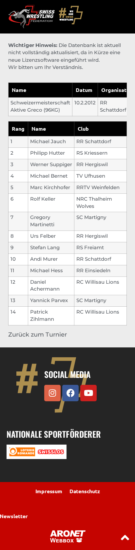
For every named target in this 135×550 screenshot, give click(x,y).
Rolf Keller (42, 199)
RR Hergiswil (92, 164)
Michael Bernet (49, 176)
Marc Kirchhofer (50, 187)
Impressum (48, 491)
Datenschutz (84, 491)
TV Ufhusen (90, 176)
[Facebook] (70, 393)
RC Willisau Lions (97, 282)
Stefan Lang (45, 248)
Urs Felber (43, 236)
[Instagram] (52, 393)
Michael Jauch (48, 141)
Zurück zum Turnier (37, 334)
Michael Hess (46, 271)
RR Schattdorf (93, 141)
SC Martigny (91, 217)
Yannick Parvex (49, 300)
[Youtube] (88, 393)
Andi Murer (44, 259)
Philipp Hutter (47, 153)
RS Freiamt (90, 248)
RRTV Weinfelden (98, 187)
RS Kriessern (91, 153)
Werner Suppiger (51, 164)
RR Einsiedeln (93, 271)
